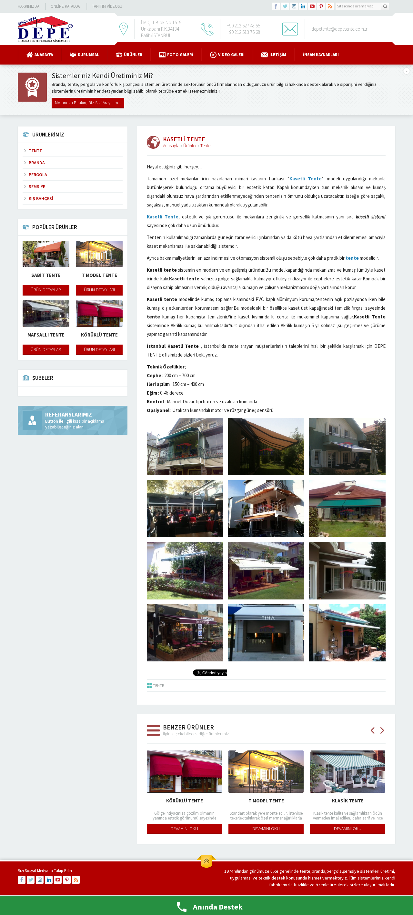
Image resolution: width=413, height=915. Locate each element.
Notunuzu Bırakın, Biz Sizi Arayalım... (88, 103)
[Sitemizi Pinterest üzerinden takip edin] (321, 6)
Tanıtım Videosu (107, 6)
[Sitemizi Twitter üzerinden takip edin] (285, 6)
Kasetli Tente (305, 179)
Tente (205, 145)
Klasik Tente (266, 801)
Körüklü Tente (99, 335)
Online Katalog (66, 6)
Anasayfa (44, 54)
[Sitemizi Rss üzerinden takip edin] (330, 6)
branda (318, 871)
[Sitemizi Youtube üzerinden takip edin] (312, 6)
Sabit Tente (46, 275)
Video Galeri (231, 54)
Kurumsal (88, 54)
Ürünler (133, 54)
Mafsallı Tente (347, 801)
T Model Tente (184, 801)
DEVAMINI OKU (184, 828)
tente (352, 258)
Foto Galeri (180, 54)
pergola (334, 871)
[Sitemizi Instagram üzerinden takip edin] (294, 6)
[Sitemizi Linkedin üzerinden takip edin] (303, 6)
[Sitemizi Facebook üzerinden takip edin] (276, 6)
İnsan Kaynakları (321, 54)
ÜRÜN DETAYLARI (46, 290)
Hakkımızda (28, 6)
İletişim (277, 54)
